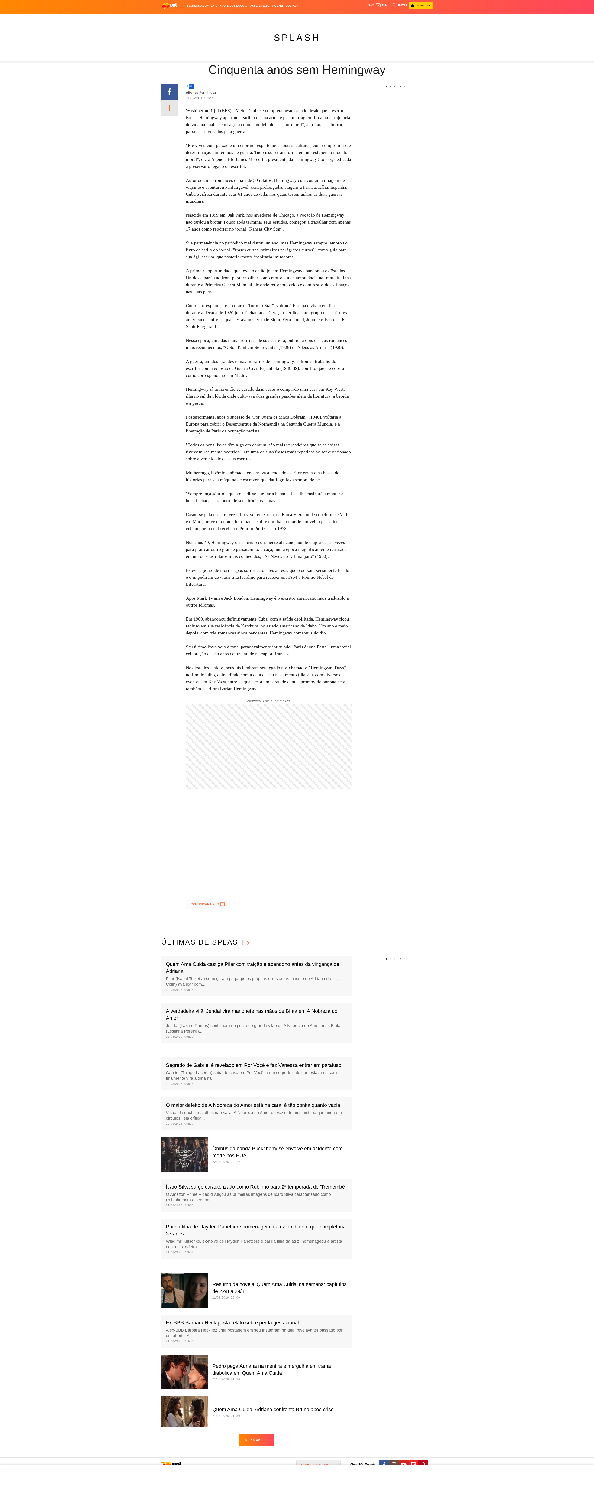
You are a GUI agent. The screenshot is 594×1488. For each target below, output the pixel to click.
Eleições (198, 18)
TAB (389, 18)
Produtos (170, 18)
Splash (301, 18)
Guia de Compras (426, 18)
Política (229, 18)
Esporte (287, 18)
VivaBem (332, 18)
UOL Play (292, 5)
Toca (406, 18)
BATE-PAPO (218, 5)
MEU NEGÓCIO (237, 5)
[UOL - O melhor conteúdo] (169, 6)
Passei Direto (259, 5)
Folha (274, 18)
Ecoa (350, 18)
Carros (244, 18)
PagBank (277, 5)
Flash (184, 18)
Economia (260, 18)
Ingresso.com (198, 5)
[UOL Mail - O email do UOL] (382, 6)
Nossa (380, 18)
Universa (316, 18)
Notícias (214, 18)
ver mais (253, 1440)
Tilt (343, 18)
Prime (397, 18)
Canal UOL (364, 18)
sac (371, 5)
